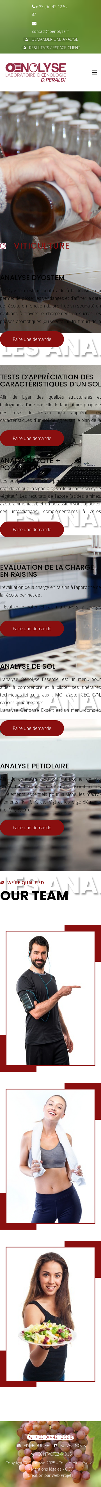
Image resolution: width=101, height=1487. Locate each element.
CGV (69, 1469)
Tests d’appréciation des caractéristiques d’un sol (50, 380)
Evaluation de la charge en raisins (47, 570)
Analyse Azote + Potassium (30, 464)
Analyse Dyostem (32, 278)
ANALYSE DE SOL (27, 666)
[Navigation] (94, 72)
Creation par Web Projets (51, 1475)
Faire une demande (32, 339)
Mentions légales (46, 1469)
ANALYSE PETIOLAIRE (34, 766)
